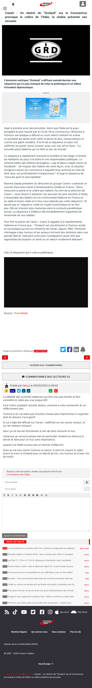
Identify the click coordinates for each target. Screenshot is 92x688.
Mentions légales (19, 632)
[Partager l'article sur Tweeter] (63, 351)
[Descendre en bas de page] (23, 391)
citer (12, 391)
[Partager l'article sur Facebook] (70, 351)
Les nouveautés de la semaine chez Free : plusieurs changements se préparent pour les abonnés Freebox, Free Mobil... (41, 549)
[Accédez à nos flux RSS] (7, 612)
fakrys (27, 385)
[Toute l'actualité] (84, 541)
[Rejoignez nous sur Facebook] (42, 612)
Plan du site (75, 632)
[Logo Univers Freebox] (46, 3)
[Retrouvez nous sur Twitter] (33, 612)
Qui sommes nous (39, 632)
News (87, 548)
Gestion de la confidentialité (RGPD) (21, 644)
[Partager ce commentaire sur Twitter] (19, 391)
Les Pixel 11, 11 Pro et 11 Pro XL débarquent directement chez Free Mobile (39, 560)
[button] (4, 495)
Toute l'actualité (15, 542)
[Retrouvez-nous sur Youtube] (24, 612)
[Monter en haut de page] (28, 391)
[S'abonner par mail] (83, 351)
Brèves (82, 548)
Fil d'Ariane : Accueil (13, 674)
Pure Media (21, 313)
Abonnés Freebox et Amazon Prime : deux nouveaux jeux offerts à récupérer (40, 554)
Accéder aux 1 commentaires (46, 365)
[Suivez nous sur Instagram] (50, 612)
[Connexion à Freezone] (83, 4)
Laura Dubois (40, 351)
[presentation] (4, 495)
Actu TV (29, 674)
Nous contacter (59, 632)
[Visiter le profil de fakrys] (6, 385)
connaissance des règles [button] (18, 474)
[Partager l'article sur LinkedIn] (77, 351)
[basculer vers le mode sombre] (13, 4)
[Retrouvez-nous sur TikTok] (15, 612)
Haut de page (44, 664)
